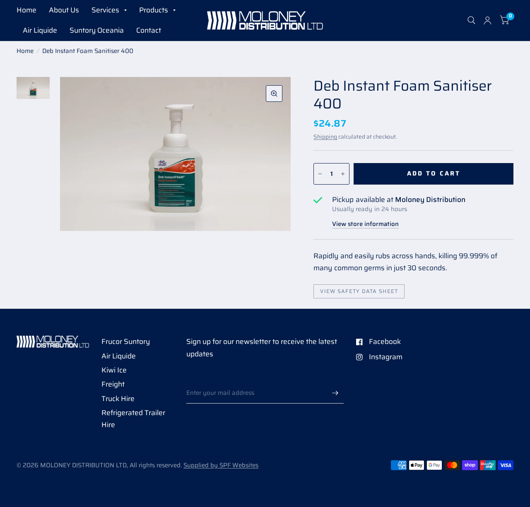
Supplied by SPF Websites (220, 465)
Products (153, 10)
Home (26, 10)
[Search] (471, 20)
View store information (365, 224)
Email (194, 376)
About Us (64, 10)
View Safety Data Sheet (359, 291)
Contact (148, 30)
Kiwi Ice (114, 370)
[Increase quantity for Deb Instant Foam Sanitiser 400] (343, 173)
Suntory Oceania (97, 30)
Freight (113, 384)
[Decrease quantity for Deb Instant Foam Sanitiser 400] (320, 173)
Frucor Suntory (125, 341)
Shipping (325, 136)
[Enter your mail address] (335, 393)
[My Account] (487, 20)
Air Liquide (40, 30)
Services (105, 10)
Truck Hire (118, 398)
